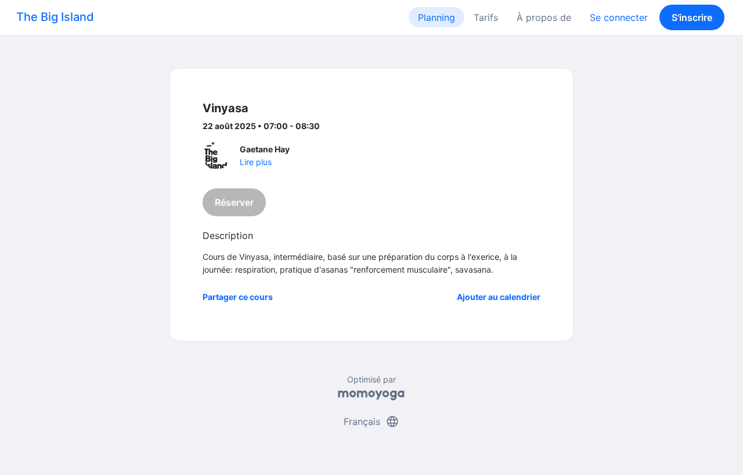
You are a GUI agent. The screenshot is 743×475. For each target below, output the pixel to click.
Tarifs (486, 17)
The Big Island (55, 17)
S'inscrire (692, 17)
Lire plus (256, 162)
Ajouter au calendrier (498, 297)
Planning (436, 17)
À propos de (544, 17)
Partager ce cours (238, 297)
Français (371, 421)
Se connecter (619, 17)
